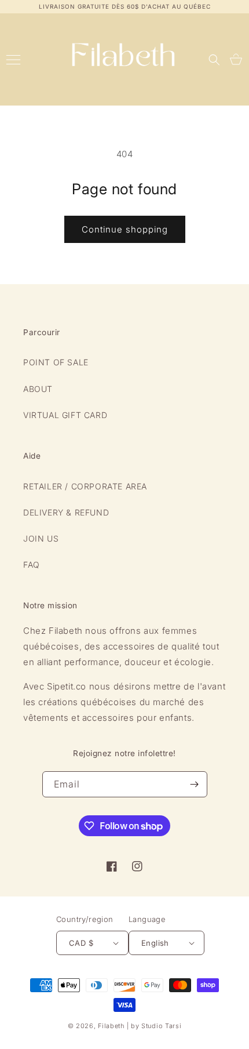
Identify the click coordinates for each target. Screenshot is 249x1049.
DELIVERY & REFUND (66, 512)
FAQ (31, 564)
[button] (214, 60)
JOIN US (40, 538)
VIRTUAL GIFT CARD (65, 415)
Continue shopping (125, 229)
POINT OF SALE (56, 362)
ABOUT (38, 389)
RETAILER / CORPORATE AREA (85, 486)
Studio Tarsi (161, 1026)
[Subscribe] (194, 784)
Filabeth (111, 1026)
